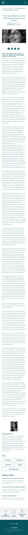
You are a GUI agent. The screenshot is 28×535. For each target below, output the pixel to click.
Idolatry (20, 464)
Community (7, 460)
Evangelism (20, 460)
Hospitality (8, 464)
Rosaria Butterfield (15, 23)
